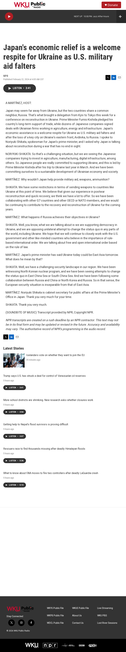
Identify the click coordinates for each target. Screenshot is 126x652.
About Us (77, 615)
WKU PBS (102, 615)
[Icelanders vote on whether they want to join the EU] (14, 360)
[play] (9, 16)
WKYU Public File (55, 608)
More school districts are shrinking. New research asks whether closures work (48, 400)
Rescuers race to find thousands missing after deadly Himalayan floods (44, 448)
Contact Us (78, 623)
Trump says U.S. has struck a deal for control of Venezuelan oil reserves (44, 375)
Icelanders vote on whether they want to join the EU (55, 355)
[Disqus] (63, 552)
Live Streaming (105, 608)
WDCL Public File (55, 623)
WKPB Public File (55, 615)
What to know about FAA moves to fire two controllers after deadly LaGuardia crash (50, 473)
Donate (113, 5)
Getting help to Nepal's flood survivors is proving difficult (35, 424)
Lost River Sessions (107, 623)
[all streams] (121, 16)
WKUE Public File (80, 608)
